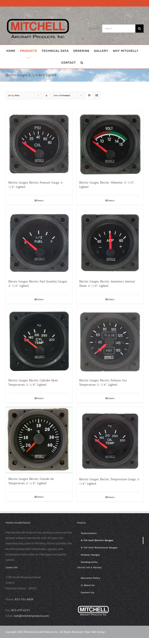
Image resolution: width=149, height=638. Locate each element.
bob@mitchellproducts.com (31, 616)
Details (40, 200)
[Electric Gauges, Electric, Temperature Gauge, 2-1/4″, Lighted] (109, 440)
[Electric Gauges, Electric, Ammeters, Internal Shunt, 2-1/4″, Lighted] (109, 242)
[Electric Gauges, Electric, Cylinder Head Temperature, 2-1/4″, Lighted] (39, 341)
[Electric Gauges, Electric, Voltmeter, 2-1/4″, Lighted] (109, 143)
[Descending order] (46, 95)
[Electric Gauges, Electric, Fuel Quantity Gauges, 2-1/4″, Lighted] (39, 242)
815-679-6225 (20, 610)
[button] (81, 62)
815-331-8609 (24, 599)
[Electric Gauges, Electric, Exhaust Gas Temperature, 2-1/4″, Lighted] (109, 341)
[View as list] (96, 95)
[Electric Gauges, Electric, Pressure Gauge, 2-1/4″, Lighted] (39, 143)
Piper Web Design (95, 632)
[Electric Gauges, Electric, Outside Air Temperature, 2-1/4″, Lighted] (39, 440)
